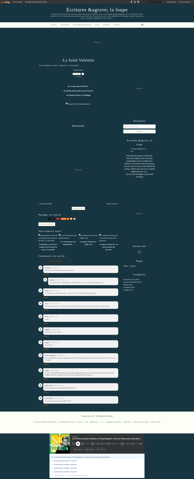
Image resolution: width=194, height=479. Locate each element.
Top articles (79, 422)
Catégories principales (82, 25)
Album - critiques (129, 266)
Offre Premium (127, 422)
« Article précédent (45, 204)
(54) (127, 285)
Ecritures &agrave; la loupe (97, 9)
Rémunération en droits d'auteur (113, 422)
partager (90, 449)
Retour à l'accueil (78, 208)
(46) (128, 287)
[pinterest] (138, 2)
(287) (131, 279)
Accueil (54, 25)
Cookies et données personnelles (141, 422)
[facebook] (131, 2)
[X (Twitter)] (135, 2)
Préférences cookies (155, 422)
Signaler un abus (94, 422)
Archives (106, 25)
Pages (97, 25)
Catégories (64, 25)
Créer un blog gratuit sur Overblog (66, 422)
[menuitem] (53, 25)
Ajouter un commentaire (55, 261)
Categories (62, 65)
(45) (128, 290)
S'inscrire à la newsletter (46, 224)
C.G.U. (102, 422)
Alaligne (141, 174)
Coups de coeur (78, 70)
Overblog (109, 416)
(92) (132, 282)
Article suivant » (112, 204)
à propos (102, 449)
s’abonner (79, 449)
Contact (117, 25)
